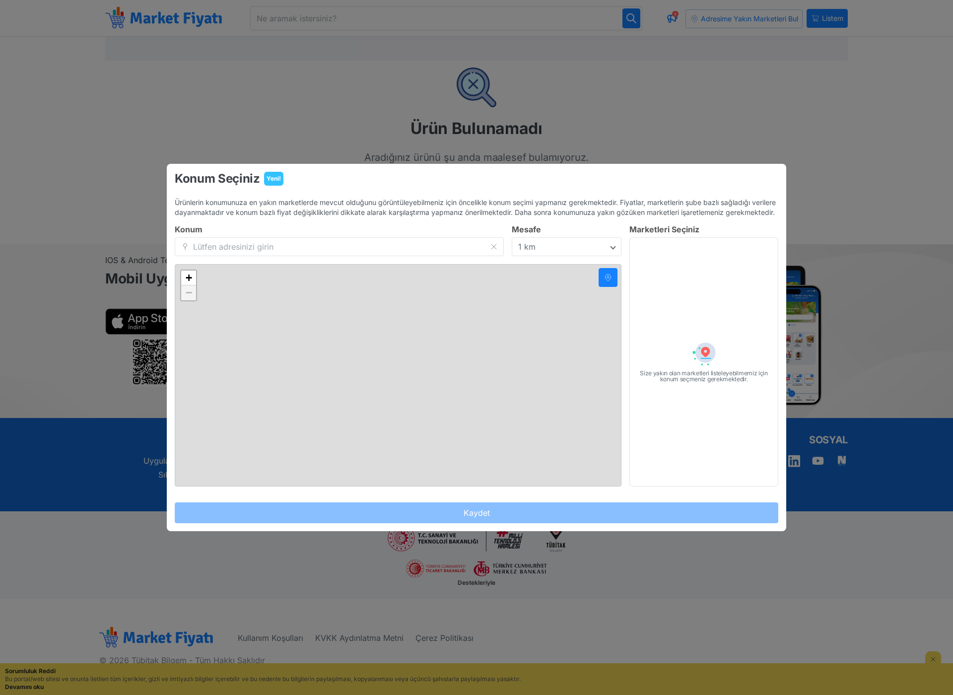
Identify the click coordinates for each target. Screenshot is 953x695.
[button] (188, 278)
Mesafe (526, 229)
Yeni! (274, 178)
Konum (189, 229)
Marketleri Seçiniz (664, 229)
